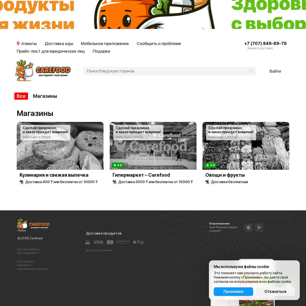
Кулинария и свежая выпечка (54, 175)
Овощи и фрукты (225, 175)
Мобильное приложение (105, 43)
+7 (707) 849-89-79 (265, 43)
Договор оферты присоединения (28, 251)
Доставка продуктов (104, 233)
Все (21, 96)
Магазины (45, 96)
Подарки (101, 51)
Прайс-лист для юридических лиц (51, 51)
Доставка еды (59, 43)
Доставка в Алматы (99, 250)
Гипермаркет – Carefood (141, 175)
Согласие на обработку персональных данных (32, 265)
